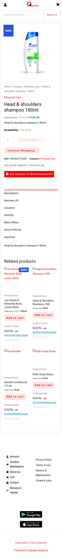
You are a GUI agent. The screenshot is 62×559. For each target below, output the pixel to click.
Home (7, 86)
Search (52, 14)
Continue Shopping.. (21, 150)
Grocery (17, 86)
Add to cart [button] (15, 317)
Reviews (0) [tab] (11, 200)
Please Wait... (30, 140)
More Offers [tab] (11, 222)
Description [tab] (11, 193)
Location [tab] (9, 207)
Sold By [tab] (9, 215)
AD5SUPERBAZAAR (16, 335)
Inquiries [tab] (9, 237)
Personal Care (32, 86)
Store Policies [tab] (12, 229)
